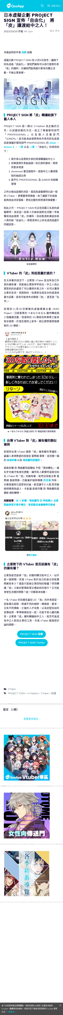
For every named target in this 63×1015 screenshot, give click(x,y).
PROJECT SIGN (16, 693)
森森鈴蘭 (12, 460)
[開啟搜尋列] (42, 6)
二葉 (32, 146)
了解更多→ (11, 1012)
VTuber (12, 689)
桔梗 (24, 52)
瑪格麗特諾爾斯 (31, 460)
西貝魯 (47, 480)
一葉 (20, 146)
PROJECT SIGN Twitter (32, 642)
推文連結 (33, 555)
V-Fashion (32, 693)
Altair (52, 142)
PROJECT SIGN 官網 (31, 634)
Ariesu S (9, 146)
